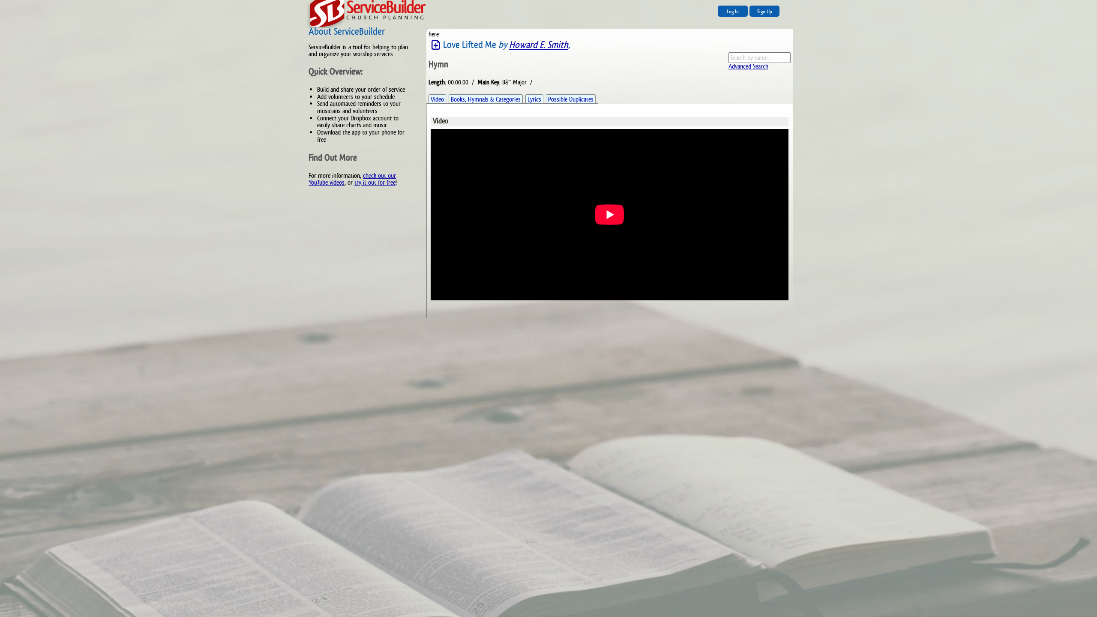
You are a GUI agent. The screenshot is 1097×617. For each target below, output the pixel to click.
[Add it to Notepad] (436, 45)
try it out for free (375, 182)
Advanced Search (748, 66)
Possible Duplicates (570, 99)
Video (437, 99)
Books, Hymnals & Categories (486, 99)
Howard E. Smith (538, 45)
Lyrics (534, 99)
